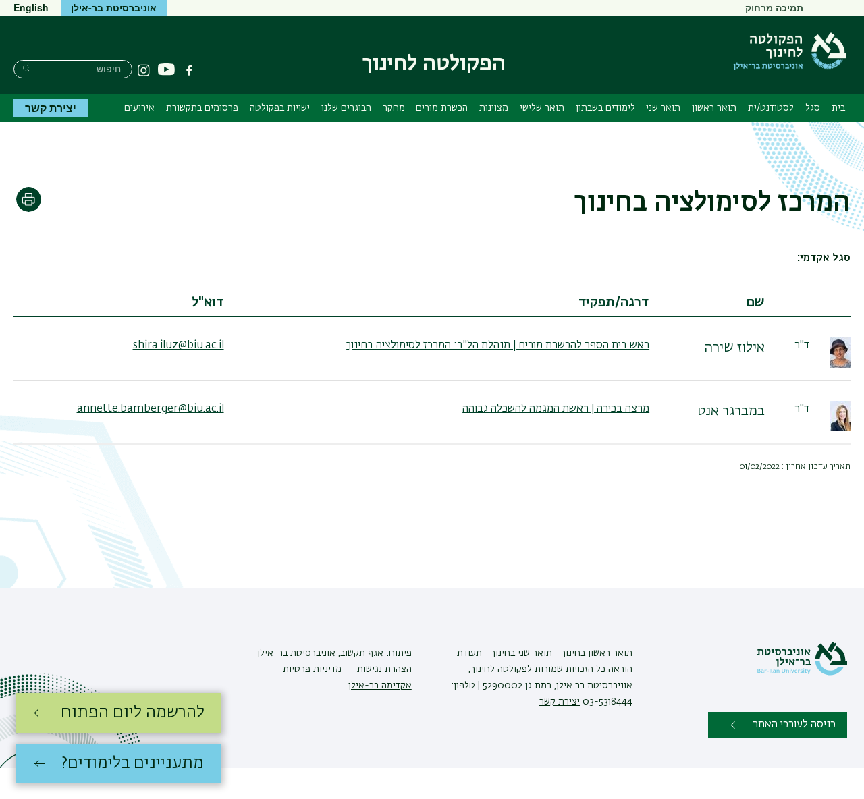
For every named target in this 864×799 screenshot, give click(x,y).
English (31, 7)
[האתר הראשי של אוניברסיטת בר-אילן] (802, 673)
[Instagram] (144, 70)
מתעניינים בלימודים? (132, 763)
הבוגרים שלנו (346, 108)
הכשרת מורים (442, 108)
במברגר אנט (731, 411)
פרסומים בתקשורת (202, 108)
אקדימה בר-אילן (380, 685)
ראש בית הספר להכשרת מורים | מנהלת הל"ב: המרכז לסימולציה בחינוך (497, 345)
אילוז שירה (734, 347)
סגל (812, 108)
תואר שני (663, 108)
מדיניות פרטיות (312, 669)
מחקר (394, 108)
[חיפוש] (26, 67)
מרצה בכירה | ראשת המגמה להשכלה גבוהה (555, 409)
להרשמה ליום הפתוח (133, 713)
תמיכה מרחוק (774, 7)
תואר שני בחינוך (521, 653)
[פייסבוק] (189, 70)
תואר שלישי (542, 108)
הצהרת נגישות (383, 669)
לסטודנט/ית (771, 108)
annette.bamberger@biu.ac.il (150, 409)
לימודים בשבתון (605, 108)
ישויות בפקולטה (280, 108)
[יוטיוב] (166, 69)
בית (838, 108)
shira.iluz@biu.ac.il (178, 345)
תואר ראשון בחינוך (596, 653)
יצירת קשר (50, 107)
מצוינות (493, 108)
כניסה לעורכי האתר (794, 724)
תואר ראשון (714, 108)
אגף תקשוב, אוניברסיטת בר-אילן (320, 653)
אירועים (139, 108)
